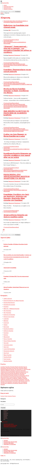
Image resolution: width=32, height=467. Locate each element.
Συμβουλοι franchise (5, 379)
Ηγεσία (27, 375)
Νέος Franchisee (7, 310)
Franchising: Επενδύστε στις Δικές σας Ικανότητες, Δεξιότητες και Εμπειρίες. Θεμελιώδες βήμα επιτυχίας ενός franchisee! (16, 197)
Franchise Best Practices (9, 302)
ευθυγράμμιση (21, 380)
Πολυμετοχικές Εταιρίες (9, 316)
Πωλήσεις (6, 334)
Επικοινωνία (11, 374)
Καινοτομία (6, 326)
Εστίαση (12, 375)
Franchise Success (23, 366)
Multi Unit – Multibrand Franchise (11, 308)
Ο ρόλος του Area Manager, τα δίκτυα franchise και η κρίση (15, 135)
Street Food (6, 353)
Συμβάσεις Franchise (22, 378)
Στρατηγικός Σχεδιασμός (11, 378)
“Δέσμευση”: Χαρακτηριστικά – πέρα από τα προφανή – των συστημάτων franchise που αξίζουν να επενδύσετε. (17, 49)
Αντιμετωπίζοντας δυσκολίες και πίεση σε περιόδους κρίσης (15, 216)
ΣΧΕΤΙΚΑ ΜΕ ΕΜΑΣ (7, 7)
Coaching (3, 366)
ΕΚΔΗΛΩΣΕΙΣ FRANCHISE (8, 6)
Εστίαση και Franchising (19, 375)
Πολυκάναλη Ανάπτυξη (9, 350)
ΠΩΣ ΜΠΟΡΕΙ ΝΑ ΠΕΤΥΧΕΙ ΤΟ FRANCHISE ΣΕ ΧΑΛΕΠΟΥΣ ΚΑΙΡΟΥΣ (16, 113)
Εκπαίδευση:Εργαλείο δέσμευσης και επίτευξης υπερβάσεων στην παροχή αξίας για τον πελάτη (17, 155)
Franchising (3, 368)
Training (5, 324)
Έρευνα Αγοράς (27, 369)
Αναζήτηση (17, 11)
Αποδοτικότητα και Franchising (8, 371)
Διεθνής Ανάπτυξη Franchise (7, 373)
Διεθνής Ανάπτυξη (8, 298)
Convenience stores (8, 344)
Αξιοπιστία (23, 370)
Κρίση (7, 377)
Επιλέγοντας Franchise (19, 374)
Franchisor (6, 306)
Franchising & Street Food (12, 368)
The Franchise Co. (19, 369)
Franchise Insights (8, 361)
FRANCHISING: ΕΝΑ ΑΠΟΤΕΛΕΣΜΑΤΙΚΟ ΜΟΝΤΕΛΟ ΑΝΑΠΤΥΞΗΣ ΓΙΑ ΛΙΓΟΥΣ (17, 176)
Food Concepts (7, 359)
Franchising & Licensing (9, 304)
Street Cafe (6, 346)
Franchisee (6, 332)
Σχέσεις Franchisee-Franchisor (17, 379)
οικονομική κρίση (16, 382)
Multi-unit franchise (9, 369)
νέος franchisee (8, 382)
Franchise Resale (7, 357)
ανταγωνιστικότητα (8, 380)
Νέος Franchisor (7, 312)
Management (7, 336)
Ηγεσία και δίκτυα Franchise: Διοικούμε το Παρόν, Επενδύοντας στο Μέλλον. (16, 91)
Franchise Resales (14, 366)
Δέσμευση (18, 371)
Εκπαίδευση (16, 373)
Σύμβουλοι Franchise (8, 330)
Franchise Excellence (8, 328)
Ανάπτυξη (3, 370)
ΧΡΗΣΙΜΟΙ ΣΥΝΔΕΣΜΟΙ (8, 9)
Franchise (7, 366)
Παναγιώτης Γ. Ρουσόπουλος (14, 55)
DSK (9, 30)
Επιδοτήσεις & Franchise (9, 314)
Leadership (6, 318)
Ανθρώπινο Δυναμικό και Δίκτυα (12, 370)
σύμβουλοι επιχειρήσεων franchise (15, 383)
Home (2, 13)
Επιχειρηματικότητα (5, 375)
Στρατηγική (6, 322)
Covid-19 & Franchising (9, 348)
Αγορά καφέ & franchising (10, 267)
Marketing (6, 320)
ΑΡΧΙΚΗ (5, 5)
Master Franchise (7, 355)
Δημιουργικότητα (24, 371)
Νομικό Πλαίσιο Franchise (10, 340)
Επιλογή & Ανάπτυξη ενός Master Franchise (14, 300)
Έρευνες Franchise (8, 338)
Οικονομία (6, 342)
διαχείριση (15, 380)
